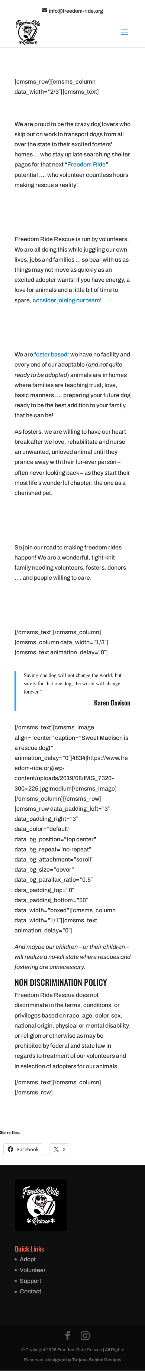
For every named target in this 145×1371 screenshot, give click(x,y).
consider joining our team (66, 300)
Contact (30, 1291)
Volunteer (33, 1270)
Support (30, 1281)
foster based (50, 354)
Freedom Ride (86, 164)
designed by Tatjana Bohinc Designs (84, 1359)
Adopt (28, 1259)
